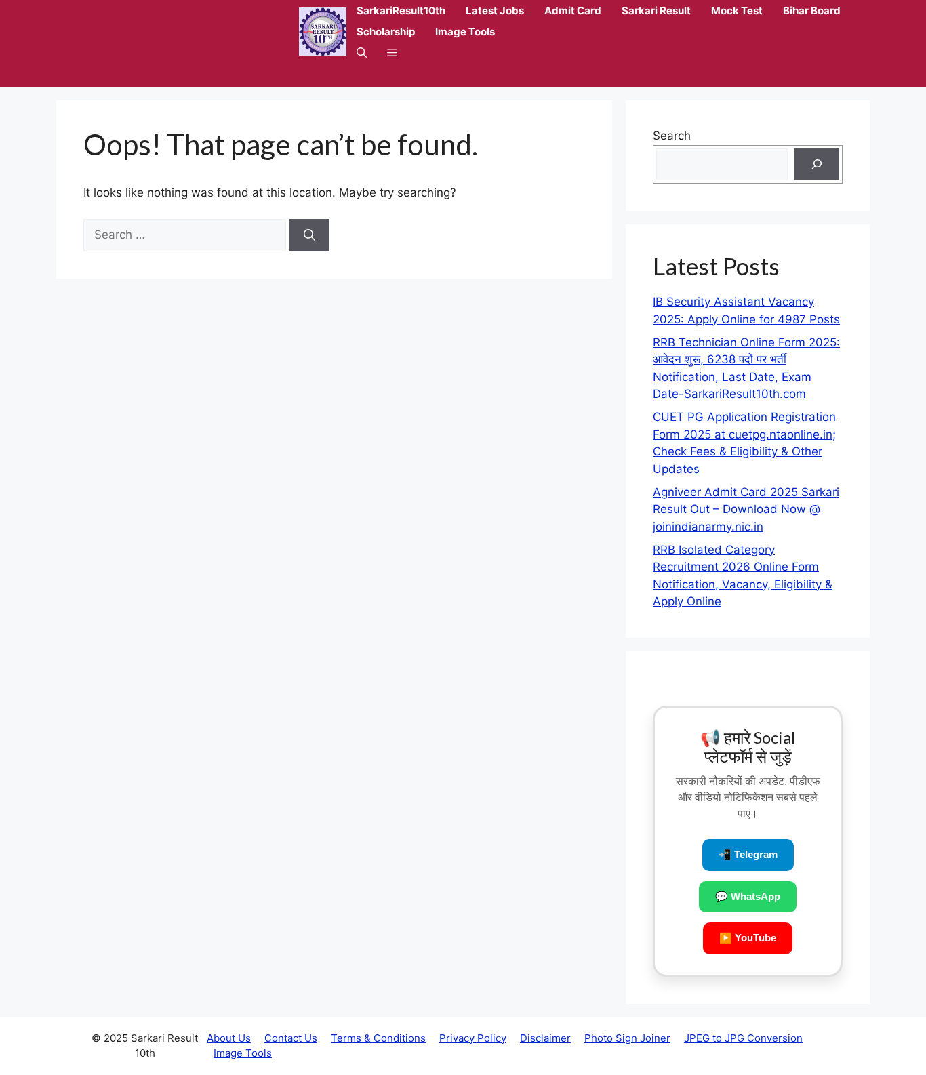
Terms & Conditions (378, 1038)
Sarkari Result (656, 10)
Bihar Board (812, 10)
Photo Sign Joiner (627, 1038)
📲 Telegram (748, 854)
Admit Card (572, 10)
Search (672, 135)
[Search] (309, 235)
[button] (361, 52)
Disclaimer (545, 1038)
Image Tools (465, 31)
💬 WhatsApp (747, 896)
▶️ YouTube (747, 938)
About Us (229, 1038)
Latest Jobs (495, 10)
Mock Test (737, 10)
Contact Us (290, 1038)
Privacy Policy (472, 1038)
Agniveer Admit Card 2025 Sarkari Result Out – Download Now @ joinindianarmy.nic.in (746, 509)
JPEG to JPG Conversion (743, 1038)
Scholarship (386, 31)
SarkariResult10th (401, 10)
